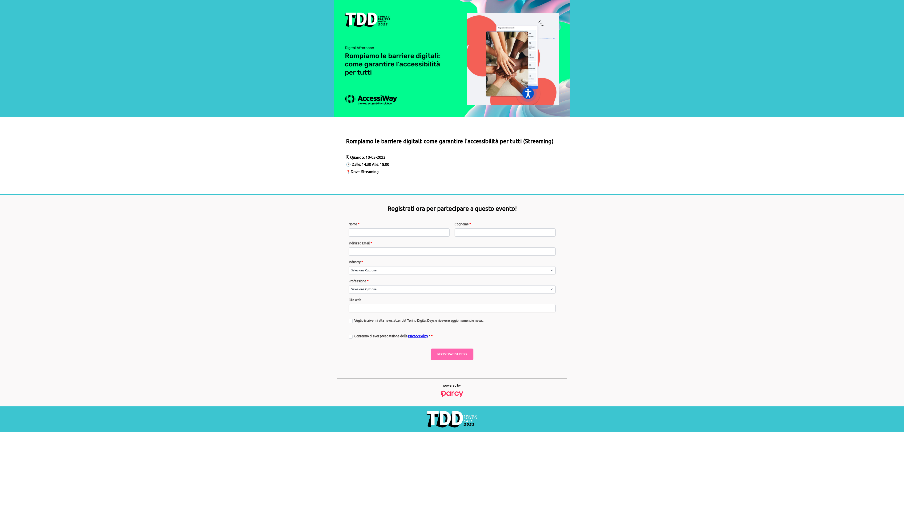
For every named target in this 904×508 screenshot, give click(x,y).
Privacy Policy (418, 336)
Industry (356, 262)
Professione (359, 281)
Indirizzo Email (360, 243)
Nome (354, 224)
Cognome (463, 224)
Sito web (355, 300)
